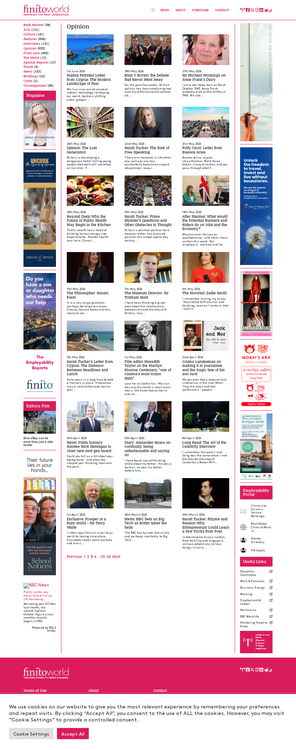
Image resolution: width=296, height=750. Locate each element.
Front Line (31, 53)
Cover (27, 81)
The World (31, 58)
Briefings (30, 76)
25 (103, 557)
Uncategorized (35, 85)
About (180, 10)
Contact (222, 10)
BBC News (39, 584)
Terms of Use (35, 691)
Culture (29, 34)
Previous (74, 557)
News (164, 10)
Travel (28, 67)
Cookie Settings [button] (31, 734)
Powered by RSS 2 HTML (44, 629)
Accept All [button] (72, 734)
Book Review (33, 25)
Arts (26, 29)
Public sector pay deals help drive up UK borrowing (37, 595)
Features (30, 39)
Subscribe (200, 10)
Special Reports (36, 62)
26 (108, 557)
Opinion (29, 48)
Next (116, 557)
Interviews (31, 43)
